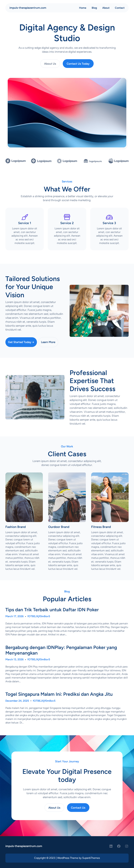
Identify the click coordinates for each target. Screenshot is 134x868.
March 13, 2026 (14, 659)
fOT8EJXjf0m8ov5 (38, 616)
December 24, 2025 (17, 700)
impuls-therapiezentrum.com (27, 7)
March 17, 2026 (14, 616)
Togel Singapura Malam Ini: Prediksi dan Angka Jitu (59, 694)
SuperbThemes (91, 857)
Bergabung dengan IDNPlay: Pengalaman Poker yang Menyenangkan (61, 650)
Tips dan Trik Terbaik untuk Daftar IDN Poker (52, 609)
